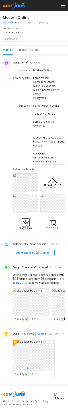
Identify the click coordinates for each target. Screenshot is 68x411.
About (6, 401)
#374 (25, 333)
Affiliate (7, 404)
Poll (14, 401)
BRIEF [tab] (9, 50)
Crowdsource (25, 401)
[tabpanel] (34, 220)
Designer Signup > (22, 404)
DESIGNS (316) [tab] (30, 50)
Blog (45, 401)
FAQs (37, 401)
